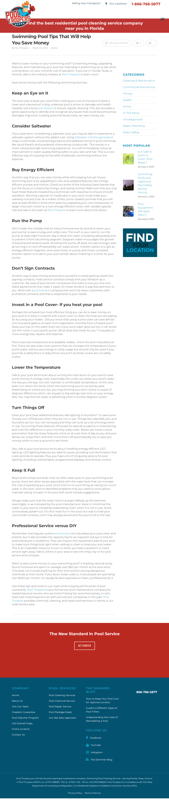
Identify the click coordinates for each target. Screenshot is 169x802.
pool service (45, 108)
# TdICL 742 (74, 782)
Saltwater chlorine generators (94, 137)
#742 (134, 785)
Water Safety (131, 132)
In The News (131, 113)
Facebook (95, 737)
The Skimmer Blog (101, 759)
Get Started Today (22, 723)
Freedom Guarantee (23, 712)
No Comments (118, 43)
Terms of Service (93, 793)
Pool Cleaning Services (62, 695)
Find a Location (21, 729)
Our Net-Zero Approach (62, 717)
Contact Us (18, 734)
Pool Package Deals (60, 712)
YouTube (95, 745)
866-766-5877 (146, 692)
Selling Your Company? (86, 3)
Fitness (127, 93)
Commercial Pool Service (139, 87)
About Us (17, 700)
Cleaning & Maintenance (139, 80)
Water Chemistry (134, 125)
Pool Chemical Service (62, 700)
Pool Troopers (22, 48)
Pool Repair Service (60, 706)
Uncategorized (132, 119)
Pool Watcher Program (25, 717)
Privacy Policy (75, 793)
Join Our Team (20, 706)
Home (54, 48)
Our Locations (118, 3)
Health (127, 100)
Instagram (96, 752)
